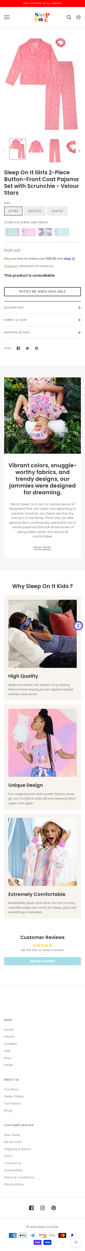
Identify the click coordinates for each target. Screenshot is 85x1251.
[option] (42, 415)
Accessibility (13, 1170)
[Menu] (6, 17)
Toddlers (10, 1044)
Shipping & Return (17, 1149)
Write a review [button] (42, 961)
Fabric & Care (15, 320)
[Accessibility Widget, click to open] (78, 625)
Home (8, 1029)
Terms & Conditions (19, 1177)
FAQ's (8, 1156)
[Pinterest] (53, 1207)
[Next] (80, 150)
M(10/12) (34, 211)
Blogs (8, 1110)
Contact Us (12, 1163)
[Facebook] (31, 1207)
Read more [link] (42, 547)
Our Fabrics (12, 1103)
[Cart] (78, 17)
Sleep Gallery (14, 1096)
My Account (13, 1142)
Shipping (10, 266)
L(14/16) (57, 211)
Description (14, 308)
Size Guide (12, 1135)
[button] (42, 291)
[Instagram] (42, 1207)
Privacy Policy (14, 1184)
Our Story (11, 1089)
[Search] (68, 17)
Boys (7, 1058)
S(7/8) (13, 211)
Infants (9, 1036)
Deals (8, 1065)
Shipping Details (17, 332)
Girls (7, 1051)
